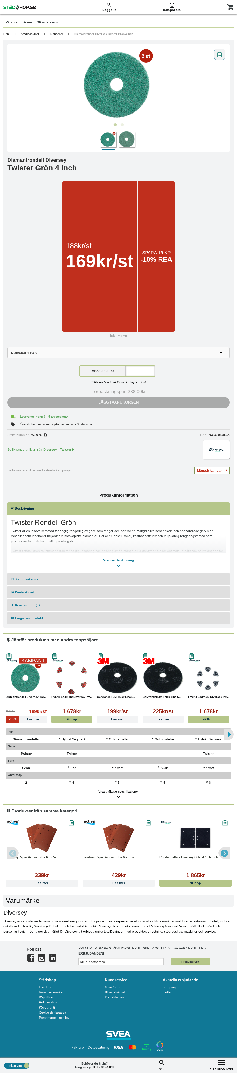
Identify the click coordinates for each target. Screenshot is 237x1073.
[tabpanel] (118, 84)
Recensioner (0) (27, 605)
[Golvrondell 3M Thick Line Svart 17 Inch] (163, 677)
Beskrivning (24, 508)
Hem (6, 34)
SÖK (162, 1069)
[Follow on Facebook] (30, 960)
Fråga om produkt (28, 618)
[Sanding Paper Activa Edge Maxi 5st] (119, 838)
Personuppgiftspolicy (54, 1017)
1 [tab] (115, 125)
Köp (73, 719)
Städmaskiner (30, 34)
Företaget (46, 987)
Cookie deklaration (52, 1012)
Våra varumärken (51, 992)
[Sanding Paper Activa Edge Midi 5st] (42, 838)
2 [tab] (122, 125)
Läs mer (117, 719)
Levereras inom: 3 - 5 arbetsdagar (44, 416)
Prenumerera (190, 961)
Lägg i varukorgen (118, 402)
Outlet (167, 992)
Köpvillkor (46, 997)
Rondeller (56, 34)
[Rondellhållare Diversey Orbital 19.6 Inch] (195, 838)
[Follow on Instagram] (41, 960)
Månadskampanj (210, 470)
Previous (13, 853)
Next (224, 853)
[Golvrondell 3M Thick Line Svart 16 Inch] (117, 677)
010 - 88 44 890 (103, 1067)
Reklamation (48, 1002)
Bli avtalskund (115, 992)
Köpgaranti (47, 1007)
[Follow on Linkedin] (52, 960)
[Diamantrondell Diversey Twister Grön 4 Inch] (118, 84)
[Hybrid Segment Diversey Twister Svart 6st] (208, 677)
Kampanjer (171, 987)
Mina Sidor (113, 987)
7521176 (36, 435)
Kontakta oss (114, 997)
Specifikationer (26, 579)
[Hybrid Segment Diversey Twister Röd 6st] (71, 677)
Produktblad (24, 592)
